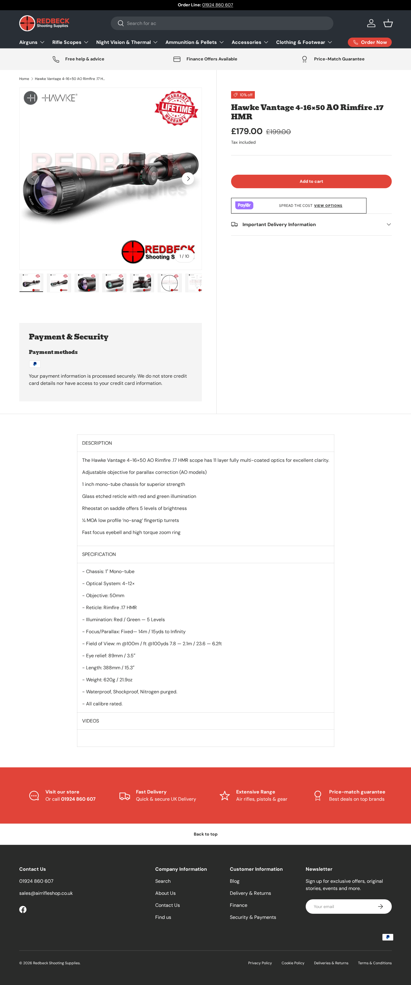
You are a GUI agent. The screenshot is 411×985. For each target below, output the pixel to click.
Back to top (206, 834)
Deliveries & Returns (331, 963)
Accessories (246, 42)
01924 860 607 (217, 5)
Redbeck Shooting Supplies (56, 963)
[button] (388, 23)
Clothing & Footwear (300, 42)
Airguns (28, 42)
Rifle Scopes (67, 42)
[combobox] (222, 23)
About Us (165, 893)
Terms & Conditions (375, 963)
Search (163, 881)
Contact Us (167, 905)
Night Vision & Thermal (123, 42)
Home (24, 79)
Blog (234, 881)
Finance (238, 905)
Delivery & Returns (250, 893)
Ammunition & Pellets (191, 42)
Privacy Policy (260, 963)
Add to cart (311, 181)
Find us (163, 917)
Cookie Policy (293, 963)
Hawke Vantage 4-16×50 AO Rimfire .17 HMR (71, 79)
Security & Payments (253, 917)
